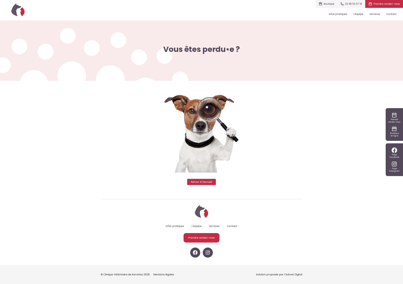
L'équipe (358, 14)
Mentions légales (163, 274)
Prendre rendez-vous (201, 238)
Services (375, 14)
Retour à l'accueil (201, 182)
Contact (391, 14)
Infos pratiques (338, 14)
